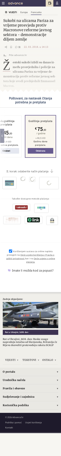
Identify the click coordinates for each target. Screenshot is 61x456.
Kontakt (9, 427)
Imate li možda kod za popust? (32, 270)
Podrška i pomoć (13, 422)
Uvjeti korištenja (33, 422)
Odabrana (40, 151)
